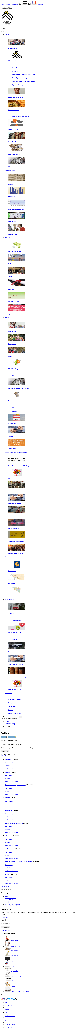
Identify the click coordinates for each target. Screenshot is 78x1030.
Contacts (10, 596)
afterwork (8, 874)
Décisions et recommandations (20, 116)
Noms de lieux (12, 221)
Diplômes (11, 289)
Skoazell (14, 411)
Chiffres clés (11, 196)
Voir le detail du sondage (11, 768)
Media (10, 478)
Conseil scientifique (14, 110)
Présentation (12, 571)
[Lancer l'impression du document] (11, 737)
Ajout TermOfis (16, 620)
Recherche (15, 4)
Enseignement (12, 344)
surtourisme (8, 759)
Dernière (7, 756)
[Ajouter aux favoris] (15, 737)
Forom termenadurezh (14, 632)
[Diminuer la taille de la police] (2, 737)
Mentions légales (10, 1016)
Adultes (10, 276)
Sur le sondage (9, 762)
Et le (30, 748)
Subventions (11, 401)
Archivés (7, 765)
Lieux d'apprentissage (14, 251)
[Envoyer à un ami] (13, 737)
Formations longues (14, 301)
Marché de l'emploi (14, 369)
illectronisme (8, 810)
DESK (14, 407)
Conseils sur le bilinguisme (16, 541)
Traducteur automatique (15, 664)
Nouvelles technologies (14, 503)
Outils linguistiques (11, 723)
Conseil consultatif (13, 129)
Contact (40, 4)
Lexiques (10, 710)
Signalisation (12, 423)
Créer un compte (5, 917)
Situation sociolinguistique (16, 209)
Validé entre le (4, 748)
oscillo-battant (9, 836)
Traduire (10, 436)
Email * (3, 920)
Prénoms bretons (13, 516)
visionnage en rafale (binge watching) (15, 785)
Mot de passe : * (5, 923)
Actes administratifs (14, 154)
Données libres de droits (15, 689)
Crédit (6, 1012)
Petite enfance (12, 331)
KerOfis (10, 652)
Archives (14, 639)
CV (13, 376)
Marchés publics (13, 166)
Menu (2, 4)
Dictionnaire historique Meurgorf (18, 677)
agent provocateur (10, 848)
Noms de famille (13, 234)
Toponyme (3, 744)
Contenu (7, 4)
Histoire (10, 184)
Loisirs (10, 356)
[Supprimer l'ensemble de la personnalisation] (9, 737)
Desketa (10, 264)
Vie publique (12, 706)
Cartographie (12, 583)
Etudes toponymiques (14, 713)
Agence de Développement (19, 85)
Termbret (15, 71)
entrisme (7, 772)
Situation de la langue (14, 699)
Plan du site (8, 1005)
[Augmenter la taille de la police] (4, 737)
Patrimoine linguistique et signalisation (23, 74)
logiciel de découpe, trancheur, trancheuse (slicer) (19, 861)
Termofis (10, 613)
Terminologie (12, 448)
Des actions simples (13, 528)
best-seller (8, 797)
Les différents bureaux (14, 141)
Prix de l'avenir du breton (15, 553)
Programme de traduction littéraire (18, 388)
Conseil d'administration (15, 97)
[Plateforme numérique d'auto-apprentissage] (16, 260)
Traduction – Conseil (18, 67)
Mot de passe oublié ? (6, 930)
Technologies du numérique (20, 78)
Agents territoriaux (13, 314)
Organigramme (12, 48)
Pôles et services (12, 61)
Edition (10, 491)
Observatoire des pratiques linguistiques (23, 81)
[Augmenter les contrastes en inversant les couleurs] (6, 737)
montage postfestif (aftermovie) (14, 823)
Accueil (7, 721)
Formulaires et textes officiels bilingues (19, 466)
